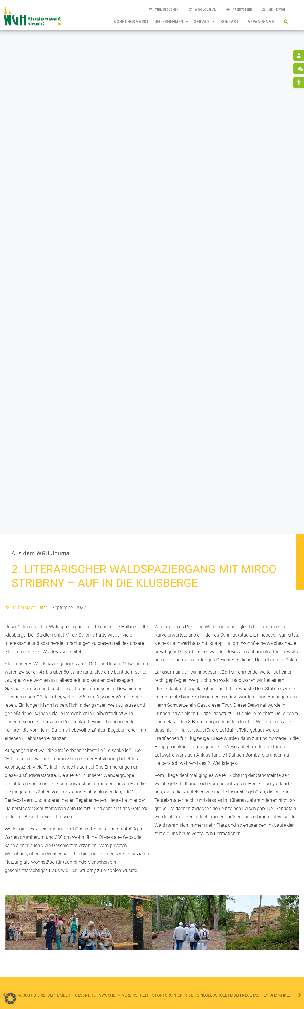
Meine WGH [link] (276, 10)
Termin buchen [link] (167, 10)
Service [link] (202, 21)
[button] (286, 21)
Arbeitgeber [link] (242, 10)
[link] (32, 16)
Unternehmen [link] (169, 21)
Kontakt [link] (230, 21)
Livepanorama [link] (259, 21)
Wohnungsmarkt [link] (131, 21)
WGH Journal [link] (205, 10)
